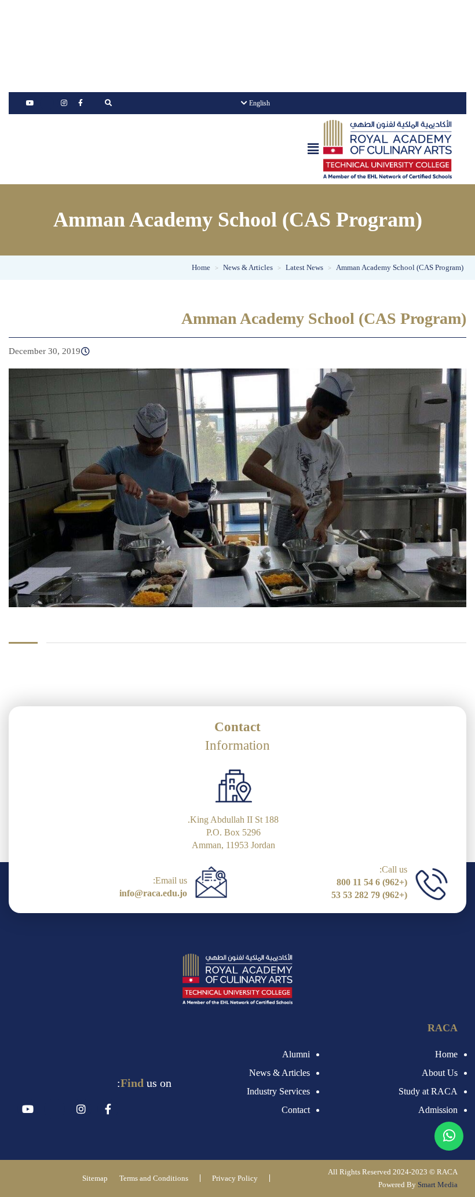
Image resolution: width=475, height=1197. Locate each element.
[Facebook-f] (80, 103)
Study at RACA (428, 1091)
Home (446, 1054)
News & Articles (279, 1073)
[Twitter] (47, 103)
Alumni (296, 1054)
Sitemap (95, 1178)
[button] (313, 149)
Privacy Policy (235, 1178)
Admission (438, 1110)
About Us (440, 1073)
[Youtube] (30, 103)
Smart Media (438, 1184)
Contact (296, 1110)
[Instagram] (64, 103)
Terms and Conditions (153, 1178)
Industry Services (278, 1091)
